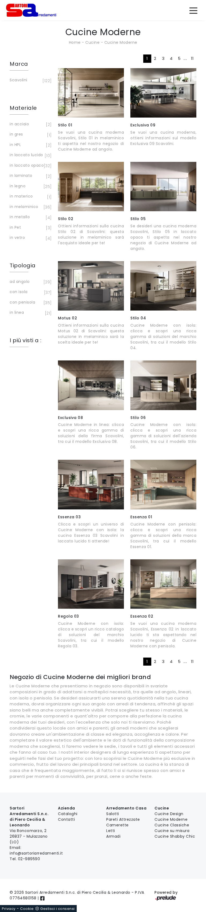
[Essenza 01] (163, 484)
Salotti (112, 813)
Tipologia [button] (23, 265)
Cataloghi (68, 813)
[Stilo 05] (163, 186)
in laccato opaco (30, 166)
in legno (30, 186)
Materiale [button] (23, 108)
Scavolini (30, 80)
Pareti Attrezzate (123, 819)
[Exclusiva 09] (163, 93)
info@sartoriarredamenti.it (36, 853)
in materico (30, 197)
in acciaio (30, 124)
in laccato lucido (30, 155)
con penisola (30, 303)
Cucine (92, 42)
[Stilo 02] (91, 186)
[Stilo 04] (163, 286)
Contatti (66, 819)
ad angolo (30, 282)
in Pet (30, 228)
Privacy (9, 908)
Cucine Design (168, 813)
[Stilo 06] (163, 385)
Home (75, 42)
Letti (110, 830)
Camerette (117, 825)
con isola (30, 292)
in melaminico (30, 207)
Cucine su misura (171, 830)
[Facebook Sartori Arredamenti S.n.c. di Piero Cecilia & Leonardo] (42, 898)
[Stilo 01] (91, 93)
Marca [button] (19, 64)
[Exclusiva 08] (91, 385)
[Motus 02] (91, 286)
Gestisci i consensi (57, 908)
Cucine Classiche (171, 825)
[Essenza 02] (163, 584)
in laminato (30, 176)
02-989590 (29, 859)
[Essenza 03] (91, 484)
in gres (30, 135)
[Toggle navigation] (193, 10)
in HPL (30, 145)
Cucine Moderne (120, 42)
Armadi (113, 836)
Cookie (27, 908)
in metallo (30, 217)
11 (192, 58)
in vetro (30, 238)
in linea (30, 313)
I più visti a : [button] (26, 340)
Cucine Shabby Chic (174, 836)
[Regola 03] (91, 584)
